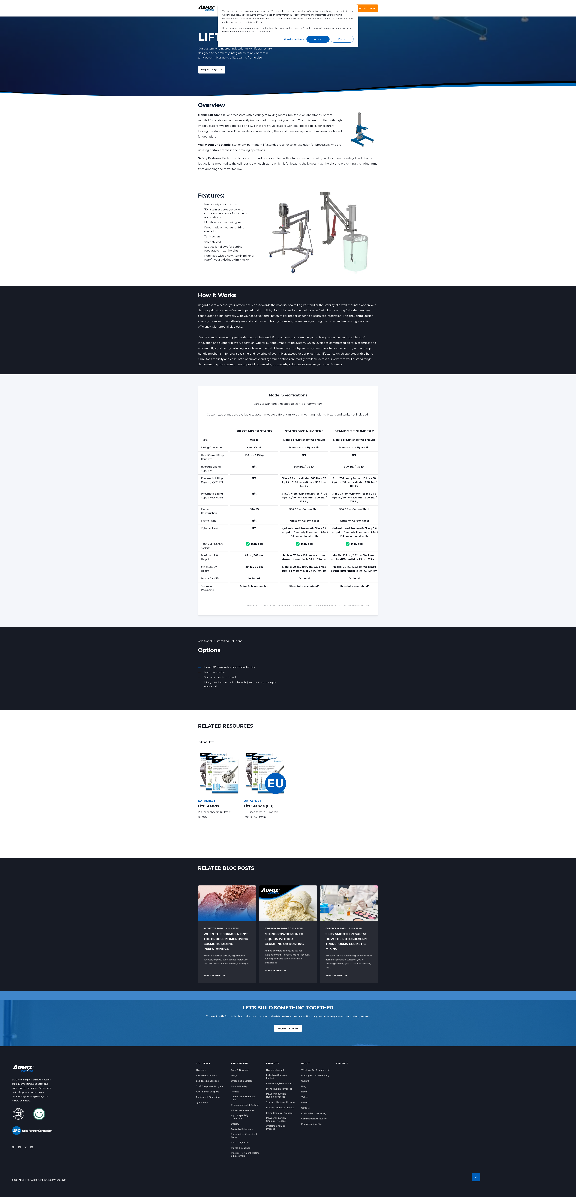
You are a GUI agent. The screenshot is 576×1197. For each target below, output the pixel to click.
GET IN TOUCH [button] (367, 8)
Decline (342, 39)
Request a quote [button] (211, 69)
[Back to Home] (206, 8)
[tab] (206, 742)
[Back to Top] (476, 1177)
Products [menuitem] (272, 1063)
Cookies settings (294, 39)
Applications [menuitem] (239, 1063)
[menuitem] (201, 1070)
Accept (318, 39)
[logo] (23, 1068)
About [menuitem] (305, 1063)
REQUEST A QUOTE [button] (288, 1028)
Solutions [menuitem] (203, 1063)
